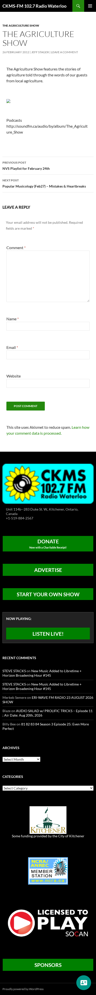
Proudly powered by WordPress (23, 989)
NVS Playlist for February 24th (26, 166)
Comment (16, 247)
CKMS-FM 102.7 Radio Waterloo (34, 6)
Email (12, 347)
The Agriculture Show (20, 25)
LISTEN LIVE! (48, 634)
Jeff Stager (40, 52)
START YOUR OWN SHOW (48, 594)
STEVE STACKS (14, 671)
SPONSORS (48, 965)
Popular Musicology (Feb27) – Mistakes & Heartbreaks (44, 183)
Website (13, 376)
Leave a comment (64, 52)
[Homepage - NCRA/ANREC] (48, 871)
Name (12, 318)
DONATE (48, 543)
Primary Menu (90, 6)
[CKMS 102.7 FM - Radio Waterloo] (48, 483)
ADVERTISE (48, 570)
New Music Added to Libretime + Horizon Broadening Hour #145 (41, 673)
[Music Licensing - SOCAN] (48, 923)
